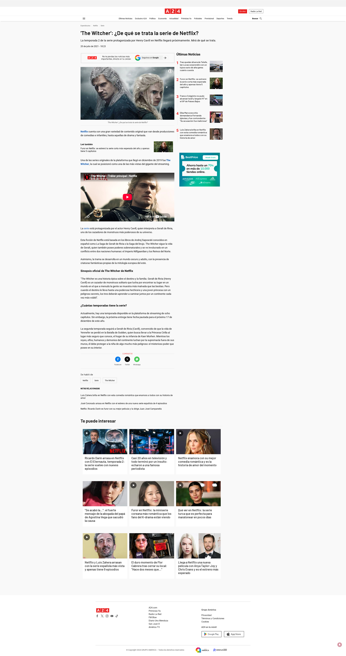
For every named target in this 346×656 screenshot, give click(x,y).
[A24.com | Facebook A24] (97, 616)
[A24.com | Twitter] (102, 616)
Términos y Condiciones (212, 618)
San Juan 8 (154, 624)
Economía (162, 18)
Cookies (205, 621)
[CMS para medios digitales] (218, 650)
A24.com (153, 607)
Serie (102, 26)
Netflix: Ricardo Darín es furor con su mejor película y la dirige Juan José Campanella (121, 409)
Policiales (198, 18)
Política (152, 18)
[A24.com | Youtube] (112, 616)
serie (86, 228)
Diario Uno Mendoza (158, 620)
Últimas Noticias (125, 18)
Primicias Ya (186, 18)
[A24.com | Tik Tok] (116, 616)
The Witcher (110, 380)
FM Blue (153, 617)
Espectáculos (85, 26)
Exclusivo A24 (141, 18)
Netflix (95, 26)
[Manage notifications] (339, 644)
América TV (154, 627)
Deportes (220, 18)
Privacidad (206, 615)
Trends (229, 18)
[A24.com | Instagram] (107, 616)
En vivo (243, 11)
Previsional (209, 18)
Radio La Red (256, 11)
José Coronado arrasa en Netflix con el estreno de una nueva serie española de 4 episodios (124, 403)
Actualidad (173, 18)
